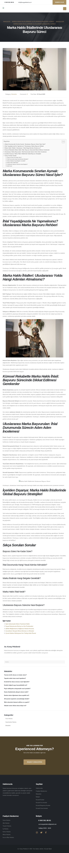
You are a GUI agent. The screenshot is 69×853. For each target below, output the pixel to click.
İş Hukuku (5, 829)
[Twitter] (41, 833)
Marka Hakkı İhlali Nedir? (12, 162)
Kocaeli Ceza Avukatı (42, 808)
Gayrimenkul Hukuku (10, 722)
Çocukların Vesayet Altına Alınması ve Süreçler (20, 631)
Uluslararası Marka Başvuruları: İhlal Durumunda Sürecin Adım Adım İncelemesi (26, 152)
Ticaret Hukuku (7, 826)
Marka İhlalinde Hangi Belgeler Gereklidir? (16, 160)
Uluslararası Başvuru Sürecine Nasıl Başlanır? (17, 164)
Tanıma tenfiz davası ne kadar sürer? (15, 675)
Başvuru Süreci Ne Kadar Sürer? (14, 157)
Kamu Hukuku (7, 831)
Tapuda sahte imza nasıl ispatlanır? (15, 678)
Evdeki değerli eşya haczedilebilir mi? (15, 685)
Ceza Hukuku (8, 718)
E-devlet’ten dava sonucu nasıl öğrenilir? (16, 681)
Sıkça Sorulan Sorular (10, 155)
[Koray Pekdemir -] (8, 8)
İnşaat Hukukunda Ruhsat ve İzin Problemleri (19, 626)
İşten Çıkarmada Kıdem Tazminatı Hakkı (18, 624)
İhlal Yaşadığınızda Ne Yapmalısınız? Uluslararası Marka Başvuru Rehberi (24, 146)
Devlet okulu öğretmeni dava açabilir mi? (16, 695)
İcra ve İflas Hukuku (8, 837)
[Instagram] (37, 833)
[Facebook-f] (46, 833)
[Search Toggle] (61, 9)
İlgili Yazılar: (9, 166)
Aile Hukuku (6, 823)
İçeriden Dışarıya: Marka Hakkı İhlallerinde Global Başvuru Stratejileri (23, 153)
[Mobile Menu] (64, 8)
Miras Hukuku (7, 834)
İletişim (38, 797)
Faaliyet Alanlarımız (41, 791)
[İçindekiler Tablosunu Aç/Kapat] (62, 141)
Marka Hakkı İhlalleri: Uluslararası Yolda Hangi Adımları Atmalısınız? (23, 148)
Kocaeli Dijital (48, 849)
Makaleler (14, 94)
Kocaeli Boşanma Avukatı (43, 805)
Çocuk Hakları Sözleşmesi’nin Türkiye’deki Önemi (21, 633)
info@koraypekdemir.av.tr (25, 2)
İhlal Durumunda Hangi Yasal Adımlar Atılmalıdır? (17, 159)
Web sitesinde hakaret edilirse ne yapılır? (16, 702)
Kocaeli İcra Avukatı (41, 802)
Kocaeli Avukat (40, 799)
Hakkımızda (39, 788)
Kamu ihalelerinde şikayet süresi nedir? (16, 692)
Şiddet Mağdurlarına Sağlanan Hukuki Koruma (20, 628)
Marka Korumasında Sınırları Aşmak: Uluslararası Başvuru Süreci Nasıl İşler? (25, 144)
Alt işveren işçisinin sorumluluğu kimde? (16, 698)
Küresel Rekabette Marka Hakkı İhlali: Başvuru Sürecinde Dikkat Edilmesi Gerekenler (27, 150)
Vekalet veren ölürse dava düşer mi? (15, 705)
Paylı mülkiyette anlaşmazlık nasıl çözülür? (17, 688)
